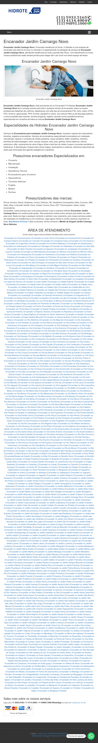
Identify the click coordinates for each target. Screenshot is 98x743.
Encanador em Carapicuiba (34, 677)
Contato (89, 2)
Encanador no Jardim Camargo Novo (67, 497)
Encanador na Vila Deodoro (59, 355)
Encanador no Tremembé (26, 636)
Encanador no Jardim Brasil (44, 494)
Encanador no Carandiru (26, 464)
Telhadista (82, 2)
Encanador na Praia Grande (38, 655)
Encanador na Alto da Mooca (64, 448)
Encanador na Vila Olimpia (54, 407)
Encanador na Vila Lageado (55, 385)
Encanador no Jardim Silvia (53, 611)
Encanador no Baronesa (83, 450)
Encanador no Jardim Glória (16, 529)
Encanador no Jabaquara (58, 472)
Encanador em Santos (81, 652)
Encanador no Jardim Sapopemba (58, 608)
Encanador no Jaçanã (15, 475)
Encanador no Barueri (37, 649)
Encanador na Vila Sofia (61, 439)
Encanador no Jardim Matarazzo (59, 486)
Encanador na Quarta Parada (42, 309)
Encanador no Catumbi (68, 464)
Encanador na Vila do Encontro (47, 358)
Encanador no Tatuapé (31, 589)
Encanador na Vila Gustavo (39, 360)
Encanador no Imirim (16, 472)
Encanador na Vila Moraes (64, 396)
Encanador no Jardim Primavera (47, 576)
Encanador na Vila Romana (17, 426)
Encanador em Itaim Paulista (20, 249)
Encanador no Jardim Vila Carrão (76, 625)
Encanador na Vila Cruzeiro (80, 349)
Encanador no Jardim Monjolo (46, 554)
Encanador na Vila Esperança (76, 363)
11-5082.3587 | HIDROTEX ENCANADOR (52, 733)
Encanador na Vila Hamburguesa (33, 377)
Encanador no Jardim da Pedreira (53, 510)
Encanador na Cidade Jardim (54, 284)
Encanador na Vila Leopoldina (81, 385)
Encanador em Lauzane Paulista (43, 644)
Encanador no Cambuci (70, 458)
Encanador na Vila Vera (80, 445)
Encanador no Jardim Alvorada (27, 478)
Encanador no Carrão (47, 464)
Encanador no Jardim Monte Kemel (75, 554)
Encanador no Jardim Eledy (79, 521)
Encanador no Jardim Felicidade (18, 527)
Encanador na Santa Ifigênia (23, 314)
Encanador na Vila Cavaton (16, 344)
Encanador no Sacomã (73, 589)
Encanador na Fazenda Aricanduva (47, 295)
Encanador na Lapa (58, 298)
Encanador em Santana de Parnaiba (63, 677)
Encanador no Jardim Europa (50, 524)
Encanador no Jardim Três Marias (34, 619)
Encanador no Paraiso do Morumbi (27, 638)
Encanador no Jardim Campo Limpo (45, 499)
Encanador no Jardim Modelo (19, 554)
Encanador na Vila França (82, 369)
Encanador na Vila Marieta (72, 303)
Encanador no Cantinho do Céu (58, 461)
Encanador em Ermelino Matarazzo (52, 243)
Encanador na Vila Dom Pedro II (76, 358)
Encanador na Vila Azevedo (43, 330)
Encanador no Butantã (48, 458)
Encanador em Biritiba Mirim (34, 666)
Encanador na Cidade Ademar (61, 281)
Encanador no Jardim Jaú (70, 540)
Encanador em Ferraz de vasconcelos (42, 671)
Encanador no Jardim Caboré (69, 494)
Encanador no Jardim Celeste (79, 502)
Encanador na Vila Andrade (56, 325)
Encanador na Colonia (80, 292)
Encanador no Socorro (52, 589)
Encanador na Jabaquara (26, 412)
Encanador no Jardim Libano (32, 543)
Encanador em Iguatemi (79, 469)
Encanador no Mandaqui (41, 633)
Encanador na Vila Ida (58, 377)
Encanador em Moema (56, 251)
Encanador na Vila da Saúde (67, 352)
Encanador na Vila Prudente (78, 420)
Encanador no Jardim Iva (18, 540)
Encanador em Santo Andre (59, 652)
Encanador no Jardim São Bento (79, 595)
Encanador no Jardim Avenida (25, 488)
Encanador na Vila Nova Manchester (54, 404)
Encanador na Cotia (38, 660)
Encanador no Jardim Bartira (52, 488)
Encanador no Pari (52, 592)
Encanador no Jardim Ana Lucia (60, 480)
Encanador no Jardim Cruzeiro (53, 508)
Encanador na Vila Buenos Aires (67, 336)
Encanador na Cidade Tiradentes (29, 292)
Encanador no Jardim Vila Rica (79, 628)
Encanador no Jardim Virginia (17, 630)
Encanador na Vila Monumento (38, 396)
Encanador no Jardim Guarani (70, 529)
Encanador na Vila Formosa (30, 369)
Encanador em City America (81, 240)
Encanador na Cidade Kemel (20, 287)
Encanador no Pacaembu (70, 636)
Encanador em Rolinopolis (47, 259)
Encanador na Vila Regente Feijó (42, 423)
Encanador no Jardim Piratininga (79, 573)
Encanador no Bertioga (69, 671)
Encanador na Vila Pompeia (57, 418)
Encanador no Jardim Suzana (77, 614)
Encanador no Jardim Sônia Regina (22, 614)
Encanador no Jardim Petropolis (22, 573)
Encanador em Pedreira (67, 254)
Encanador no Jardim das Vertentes (29, 519)
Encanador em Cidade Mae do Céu (74, 287)
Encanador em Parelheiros (43, 254)
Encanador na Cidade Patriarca (20, 289)
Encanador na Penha (32, 306)
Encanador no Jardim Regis (71, 578)
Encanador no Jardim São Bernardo (22, 598)
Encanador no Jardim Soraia (51, 614)
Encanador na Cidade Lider (46, 287)
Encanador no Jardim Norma (17, 559)
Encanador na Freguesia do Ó (76, 295)
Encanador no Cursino (48, 467)
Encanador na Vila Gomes (64, 371)
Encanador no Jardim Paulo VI (35, 568)
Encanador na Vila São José (49, 437)
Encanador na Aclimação (79, 270)
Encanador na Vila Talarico (64, 442)
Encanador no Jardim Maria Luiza (80, 548)
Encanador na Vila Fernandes (63, 366)
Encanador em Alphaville (15, 649)
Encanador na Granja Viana (16, 298)
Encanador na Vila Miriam (15, 393)
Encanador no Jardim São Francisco (29, 600)
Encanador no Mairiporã (46, 685)
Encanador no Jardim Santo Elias (49, 595)
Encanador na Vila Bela (28, 333)
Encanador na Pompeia (81, 306)
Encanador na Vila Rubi (41, 426)
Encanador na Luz (34, 300)
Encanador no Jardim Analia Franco (29, 480)
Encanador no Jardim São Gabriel (60, 600)
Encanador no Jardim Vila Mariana (50, 628)
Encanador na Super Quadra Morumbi (27, 317)
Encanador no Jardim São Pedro (56, 606)
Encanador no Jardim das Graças (27, 516)
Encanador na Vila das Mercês (33, 355)
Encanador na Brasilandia (50, 279)
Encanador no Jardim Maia (24, 546)
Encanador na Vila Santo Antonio (48, 431)
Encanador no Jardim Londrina (59, 543)
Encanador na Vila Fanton (38, 366)
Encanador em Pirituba (25, 259)
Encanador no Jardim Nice (77, 557)
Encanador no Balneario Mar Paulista (55, 450)
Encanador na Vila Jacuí (73, 382)
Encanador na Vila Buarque (16, 336)
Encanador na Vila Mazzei (57, 339)
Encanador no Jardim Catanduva (51, 502)
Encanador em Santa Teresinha (50, 314)
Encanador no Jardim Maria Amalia (19, 548)
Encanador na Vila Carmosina (53, 341)
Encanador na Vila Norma (49, 401)
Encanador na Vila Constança (29, 349)
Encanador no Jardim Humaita (33, 535)
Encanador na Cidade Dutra (29, 284)
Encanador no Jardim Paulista (66, 565)
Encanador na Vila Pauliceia (50, 412)
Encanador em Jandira (21, 679)
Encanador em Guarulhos (62, 655)
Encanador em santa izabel (19, 668)
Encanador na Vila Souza (16, 442)
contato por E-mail (79, 702)
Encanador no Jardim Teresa (70, 617)
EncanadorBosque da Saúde (17, 456)
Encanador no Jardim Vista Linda (45, 630)
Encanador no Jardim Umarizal (51, 622)
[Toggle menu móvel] (89, 32)
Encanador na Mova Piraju (15, 303)
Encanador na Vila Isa (51, 382)
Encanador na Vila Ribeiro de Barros (73, 423)
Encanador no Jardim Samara (25, 584)
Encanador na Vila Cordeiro (55, 349)
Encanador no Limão (21, 633)
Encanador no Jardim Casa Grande (20, 502)
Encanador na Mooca (52, 300)
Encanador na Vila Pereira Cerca (19, 415)
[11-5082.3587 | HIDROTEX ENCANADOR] (24, 11)
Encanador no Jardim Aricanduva (30, 486)
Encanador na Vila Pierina (68, 415)
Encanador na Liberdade (14, 300)
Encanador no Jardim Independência (63, 535)
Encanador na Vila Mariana (78, 390)
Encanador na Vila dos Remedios (66, 360)
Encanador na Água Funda (63, 273)
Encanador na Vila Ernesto (50, 363)
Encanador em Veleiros (30, 270)
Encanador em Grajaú (68, 467)
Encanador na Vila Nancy (68, 398)
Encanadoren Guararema (58, 666)
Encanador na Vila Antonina (54, 328)
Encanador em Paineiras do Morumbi (44, 303)
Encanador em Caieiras (73, 682)
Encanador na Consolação (19, 295)
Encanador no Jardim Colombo (26, 508)
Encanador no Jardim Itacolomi (55, 538)
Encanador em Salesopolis (82, 666)
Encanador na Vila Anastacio (30, 325)
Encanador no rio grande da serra (46, 668)
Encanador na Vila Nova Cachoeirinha (77, 401)
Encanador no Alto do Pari (27, 450)
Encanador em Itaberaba (61, 246)
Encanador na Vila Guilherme (59, 374)
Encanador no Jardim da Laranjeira (23, 510)
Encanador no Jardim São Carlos (53, 598)
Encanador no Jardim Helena (67, 532)
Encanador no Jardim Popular (19, 576)
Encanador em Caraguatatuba (25, 674)
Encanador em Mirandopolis (33, 251)
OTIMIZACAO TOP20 (58, 736)
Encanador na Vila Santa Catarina (25, 429)
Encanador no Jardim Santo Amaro (19, 595)
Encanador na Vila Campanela (32, 339)
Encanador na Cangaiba (73, 279)
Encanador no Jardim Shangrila (27, 611)
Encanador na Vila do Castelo (20, 358)
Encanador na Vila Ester (15, 366)
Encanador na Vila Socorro (37, 439)
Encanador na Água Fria (40, 273)
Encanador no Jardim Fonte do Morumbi (50, 527)
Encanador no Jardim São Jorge (28, 603)
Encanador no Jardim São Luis (56, 603)
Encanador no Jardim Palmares (69, 559)
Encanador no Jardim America (54, 478)
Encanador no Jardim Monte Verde (23, 557)
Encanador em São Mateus (24, 265)
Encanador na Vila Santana (82, 429)
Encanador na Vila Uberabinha (32, 445)
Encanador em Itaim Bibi (84, 246)
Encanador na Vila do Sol (15, 360)
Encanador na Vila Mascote (51, 319)
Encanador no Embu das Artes (45, 679)
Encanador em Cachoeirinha (68, 238)
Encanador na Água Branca (16, 273)
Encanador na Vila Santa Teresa (19, 431)
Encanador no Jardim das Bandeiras (55, 513)
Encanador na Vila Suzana (40, 442)
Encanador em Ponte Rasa (17, 309)
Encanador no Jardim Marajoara (79, 546)
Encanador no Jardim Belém (19, 491)
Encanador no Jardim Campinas (36, 497)
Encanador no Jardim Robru (60, 581)
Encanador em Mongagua (72, 674)
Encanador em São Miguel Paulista (52, 265)
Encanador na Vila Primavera (25, 420)
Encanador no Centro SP (26, 467)
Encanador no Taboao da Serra (66, 663)
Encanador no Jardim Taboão (17, 617)
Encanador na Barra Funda (69, 276)
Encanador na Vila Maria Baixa (52, 390)
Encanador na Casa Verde (35, 281)
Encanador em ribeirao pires (46, 658)
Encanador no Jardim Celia (15, 505)
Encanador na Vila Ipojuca (30, 382)
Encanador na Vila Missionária (41, 393)
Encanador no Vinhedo (70, 688)
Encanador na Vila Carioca (27, 341)
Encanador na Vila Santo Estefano (78, 431)
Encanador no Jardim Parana (36, 562)
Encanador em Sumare (65, 268)
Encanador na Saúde (74, 314)
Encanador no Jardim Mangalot (51, 546)
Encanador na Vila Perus (45, 415)
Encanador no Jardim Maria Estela (49, 548)
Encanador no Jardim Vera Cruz (46, 625)
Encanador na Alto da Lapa (39, 448)
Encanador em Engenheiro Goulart (21, 243)
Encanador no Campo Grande (31, 461)
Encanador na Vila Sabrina (64, 426)
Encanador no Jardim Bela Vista (79, 488)
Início (46, 2)
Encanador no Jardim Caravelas (76, 499)
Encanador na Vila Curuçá (16, 352)
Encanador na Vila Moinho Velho (69, 393)
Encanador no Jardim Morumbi (52, 557)
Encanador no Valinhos (58, 660)
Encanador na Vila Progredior (52, 420)
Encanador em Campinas (15, 663)
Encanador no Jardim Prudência (18, 578)
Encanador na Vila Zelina (15, 448)
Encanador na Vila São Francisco (79, 434)
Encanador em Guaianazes (79, 243)
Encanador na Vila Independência (44, 379)
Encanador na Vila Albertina (26, 319)
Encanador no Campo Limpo (28, 641)
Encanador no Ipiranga (36, 472)
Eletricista (73, 2)
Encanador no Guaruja (49, 674)
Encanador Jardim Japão (68, 644)
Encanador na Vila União (57, 445)
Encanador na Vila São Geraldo (21, 437)
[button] (91, 736)
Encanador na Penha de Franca (57, 638)
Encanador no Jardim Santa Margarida (62, 587)
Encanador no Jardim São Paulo (26, 606)
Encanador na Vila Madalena (40, 388)
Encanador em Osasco (15, 655)
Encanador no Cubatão (29, 688)
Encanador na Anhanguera (21, 276)
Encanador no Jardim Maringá (48, 551)
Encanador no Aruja (83, 655)
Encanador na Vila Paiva (15, 409)
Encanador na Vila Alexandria (77, 319)
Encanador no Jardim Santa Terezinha (77, 592)
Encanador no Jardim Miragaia (56, 516)
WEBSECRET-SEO (39, 736)
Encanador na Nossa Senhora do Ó (78, 300)
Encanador (53, 2)
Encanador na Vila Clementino (35, 347)
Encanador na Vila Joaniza (30, 385)
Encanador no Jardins (70, 630)
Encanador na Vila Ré (17, 423)
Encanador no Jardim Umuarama (79, 622)
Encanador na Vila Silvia (14, 439)
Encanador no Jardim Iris (29, 538)
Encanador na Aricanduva (45, 276)
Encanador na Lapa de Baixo (80, 298)
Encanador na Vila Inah (80, 377)
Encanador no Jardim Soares (79, 611)
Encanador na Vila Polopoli (32, 418)
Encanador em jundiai (69, 658)
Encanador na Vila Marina (68, 309)
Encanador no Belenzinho (60, 453)
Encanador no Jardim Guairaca (43, 529)
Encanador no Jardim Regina (45, 578)
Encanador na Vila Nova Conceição (22, 404)
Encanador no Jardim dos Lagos (29, 521)
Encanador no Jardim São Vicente (28, 608)
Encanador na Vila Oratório (78, 407)
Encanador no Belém (38, 453)
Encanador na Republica (62, 311)
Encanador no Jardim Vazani (19, 625)
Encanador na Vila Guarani (34, 374)
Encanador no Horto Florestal (32, 469)
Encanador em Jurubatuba (66, 249)
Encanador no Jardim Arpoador (57, 647)
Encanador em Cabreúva (69, 685)
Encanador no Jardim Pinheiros (50, 573)
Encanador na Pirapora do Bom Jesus (45, 682)
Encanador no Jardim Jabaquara (44, 540)
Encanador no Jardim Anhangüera (56, 483)
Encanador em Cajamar (79, 660)
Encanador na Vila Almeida (17, 322)
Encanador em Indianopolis (15, 246)
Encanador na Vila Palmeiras (40, 409)
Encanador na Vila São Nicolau (75, 437)
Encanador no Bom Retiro (83, 453)
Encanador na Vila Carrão (78, 341)
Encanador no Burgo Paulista (25, 458)
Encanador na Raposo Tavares (37, 311)
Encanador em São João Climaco (60, 262)
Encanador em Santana (70, 259)
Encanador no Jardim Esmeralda (22, 524)
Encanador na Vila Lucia (16, 388)
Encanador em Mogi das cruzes (19, 658)
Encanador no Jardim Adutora (59, 475)
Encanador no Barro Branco (16, 453)
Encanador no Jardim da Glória (81, 508)
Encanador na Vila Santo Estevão (18, 434)
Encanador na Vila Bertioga (79, 333)
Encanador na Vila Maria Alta (25, 390)
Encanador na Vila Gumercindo (56, 369)
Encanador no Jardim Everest (76, 524)
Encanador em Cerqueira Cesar (54, 240)
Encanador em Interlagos (39, 246)
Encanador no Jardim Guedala (40, 532)
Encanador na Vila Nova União (28, 407)
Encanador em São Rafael (80, 265)
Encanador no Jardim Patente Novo (37, 565)
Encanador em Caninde (29, 240)
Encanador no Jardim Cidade (41, 505)
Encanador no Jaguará (80, 472)
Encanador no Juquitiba (25, 685)
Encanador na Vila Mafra (65, 388)
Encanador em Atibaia (15, 671)
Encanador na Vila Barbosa (68, 330)
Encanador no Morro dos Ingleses (69, 633)
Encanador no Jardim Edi (55, 521)
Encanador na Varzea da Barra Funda (60, 317)
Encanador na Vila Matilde (40, 336)
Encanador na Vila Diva (83, 355)
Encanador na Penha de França (56, 306)
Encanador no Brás (39, 456)
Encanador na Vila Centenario (67, 344)
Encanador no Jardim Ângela (28, 483)
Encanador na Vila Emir (27, 363)
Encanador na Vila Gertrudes (39, 371)
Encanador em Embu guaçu (40, 663)
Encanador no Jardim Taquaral (44, 617)
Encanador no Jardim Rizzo (34, 581)
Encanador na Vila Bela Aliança (53, 333)
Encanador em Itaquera (43, 249)
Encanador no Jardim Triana (62, 619)
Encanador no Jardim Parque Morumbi (66, 562)
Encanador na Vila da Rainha (41, 352)
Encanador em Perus (25, 257)
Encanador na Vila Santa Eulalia (55, 429)
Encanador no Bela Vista (27, 279)
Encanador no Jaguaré (36, 475)
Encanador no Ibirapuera (57, 469)
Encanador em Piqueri (67, 257)
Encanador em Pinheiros (46, 257)
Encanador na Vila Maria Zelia (54, 270)
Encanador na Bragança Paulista (52, 690)
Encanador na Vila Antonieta (28, 328)
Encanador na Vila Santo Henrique (48, 434)
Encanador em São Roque (16, 682)
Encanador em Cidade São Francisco (51, 289)
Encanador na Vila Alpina (41, 322)
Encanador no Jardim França (81, 527)
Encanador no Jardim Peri (59, 570)
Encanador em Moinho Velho (80, 251)
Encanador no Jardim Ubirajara (23, 622)
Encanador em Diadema (58, 649)
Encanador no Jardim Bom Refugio (47, 491)
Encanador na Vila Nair (46, 398)
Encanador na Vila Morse (24, 398)
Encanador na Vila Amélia (64, 322)
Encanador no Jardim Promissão (76, 576)
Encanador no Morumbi (48, 636)
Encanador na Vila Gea (15, 371)
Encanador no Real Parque (30, 592)
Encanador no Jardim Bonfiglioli (76, 491)
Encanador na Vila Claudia (41, 344)
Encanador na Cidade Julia (80, 284)
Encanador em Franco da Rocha (76, 668)
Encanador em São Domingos (31, 262)
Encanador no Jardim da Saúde (25, 513)
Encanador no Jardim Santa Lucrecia (29, 587)
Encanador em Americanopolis (17, 238)
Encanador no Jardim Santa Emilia (54, 584)
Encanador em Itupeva (49, 688)
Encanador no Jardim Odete (42, 559)
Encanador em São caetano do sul (31, 652)
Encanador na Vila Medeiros (16, 379)
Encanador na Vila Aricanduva (17, 330)
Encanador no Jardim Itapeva (81, 538)
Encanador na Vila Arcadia (79, 328)
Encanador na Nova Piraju (16, 644)
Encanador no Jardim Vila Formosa (19, 628)
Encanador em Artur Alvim (43, 238)
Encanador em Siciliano (44, 268)
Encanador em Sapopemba (21, 268)
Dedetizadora (63, 2)
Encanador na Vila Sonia (83, 439)
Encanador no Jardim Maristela (75, 551)
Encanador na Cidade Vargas (57, 292)
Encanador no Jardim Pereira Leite (32, 570)
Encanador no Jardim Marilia (21, 551)
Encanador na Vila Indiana (71, 379)
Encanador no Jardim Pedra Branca (64, 568)
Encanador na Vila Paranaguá (67, 409)
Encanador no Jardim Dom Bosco (59, 519)
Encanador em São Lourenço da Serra (76, 679)
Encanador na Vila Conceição (62, 347)
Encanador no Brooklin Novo (61, 456)
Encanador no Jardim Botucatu (18, 494)
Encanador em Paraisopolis (19, 254)
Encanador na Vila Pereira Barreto (78, 412)
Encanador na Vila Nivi (27, 401)
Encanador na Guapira (39, 298)
